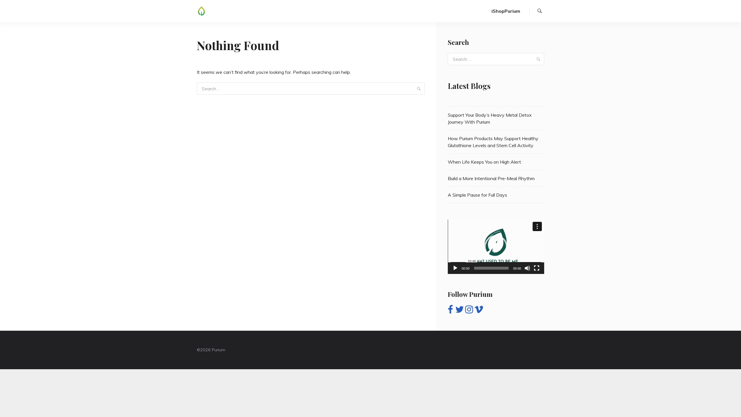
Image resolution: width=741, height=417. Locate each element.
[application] (496, 247)
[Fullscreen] (537, 268)
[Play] (455, 268)
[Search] (539, 11)
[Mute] (527, 268)
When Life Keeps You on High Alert (484, 162)
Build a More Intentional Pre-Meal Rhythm (491, 178)
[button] (495, 246)
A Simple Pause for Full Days (477, 195)
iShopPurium (505, 11)
